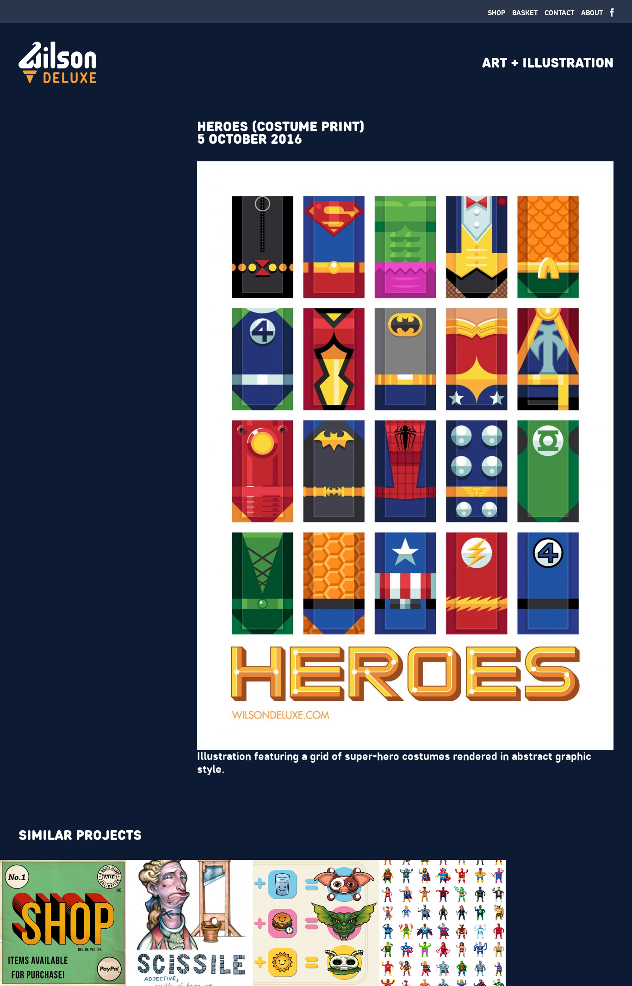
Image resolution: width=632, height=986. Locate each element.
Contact (559, 12)
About (592, 12)
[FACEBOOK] (611, 13)
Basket (525, 12)
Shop (496, 12)
